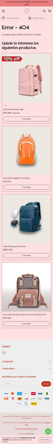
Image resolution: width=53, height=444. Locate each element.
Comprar (26, 119)
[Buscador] (44, 11)
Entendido (45, 440)
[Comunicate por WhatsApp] (48, 431)
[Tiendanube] (27, 434)
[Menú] (3, 11)
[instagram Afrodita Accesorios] (4, 353)
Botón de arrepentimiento (26, 429)
